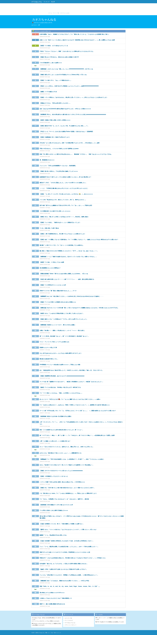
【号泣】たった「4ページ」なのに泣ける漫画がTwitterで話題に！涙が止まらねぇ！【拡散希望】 (67, 131)
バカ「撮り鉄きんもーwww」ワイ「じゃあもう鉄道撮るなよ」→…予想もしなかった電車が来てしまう (68, 493)
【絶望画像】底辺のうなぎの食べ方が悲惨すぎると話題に (56, 416)
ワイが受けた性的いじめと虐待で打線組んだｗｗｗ (54, 510)
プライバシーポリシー (70, 625)
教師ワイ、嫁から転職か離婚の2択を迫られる (52, 604)
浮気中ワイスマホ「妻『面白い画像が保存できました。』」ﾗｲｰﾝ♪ (58, 291)
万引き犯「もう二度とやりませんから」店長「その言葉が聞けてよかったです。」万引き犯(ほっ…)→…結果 (69, 143)
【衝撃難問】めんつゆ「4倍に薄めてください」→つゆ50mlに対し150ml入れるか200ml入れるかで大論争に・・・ (72, 296)
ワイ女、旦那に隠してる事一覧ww (49, 228)
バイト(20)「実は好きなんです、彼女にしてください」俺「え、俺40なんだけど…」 (63, 200)
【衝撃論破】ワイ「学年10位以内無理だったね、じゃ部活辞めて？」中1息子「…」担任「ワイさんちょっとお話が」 (72, 459)
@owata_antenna (37, 623)
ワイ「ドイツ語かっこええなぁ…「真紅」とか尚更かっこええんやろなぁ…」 (61, 393)
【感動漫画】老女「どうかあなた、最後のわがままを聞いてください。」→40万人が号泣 (64, 581)
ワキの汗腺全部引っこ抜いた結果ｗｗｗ (51, 63)
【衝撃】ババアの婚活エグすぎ (48, 91)
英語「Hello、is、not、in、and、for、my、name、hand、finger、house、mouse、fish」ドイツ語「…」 (70, 586)
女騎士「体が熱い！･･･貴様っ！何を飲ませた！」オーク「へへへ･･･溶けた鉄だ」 (62, 330)
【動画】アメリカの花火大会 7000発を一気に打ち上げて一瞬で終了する (60, 387)
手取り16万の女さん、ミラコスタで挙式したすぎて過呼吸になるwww (59, 148)
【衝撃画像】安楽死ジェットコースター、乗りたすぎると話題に (57, 325)
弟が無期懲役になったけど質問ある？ (50, 268)
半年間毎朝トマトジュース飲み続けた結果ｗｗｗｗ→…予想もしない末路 (60, 364)
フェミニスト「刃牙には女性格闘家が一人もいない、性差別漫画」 (58, 165)
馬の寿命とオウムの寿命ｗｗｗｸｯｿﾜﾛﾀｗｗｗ (52, 592)
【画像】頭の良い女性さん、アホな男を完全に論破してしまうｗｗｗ (59, 171)
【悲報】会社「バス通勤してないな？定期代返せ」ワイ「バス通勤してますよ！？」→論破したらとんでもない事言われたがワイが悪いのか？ (79, 239)
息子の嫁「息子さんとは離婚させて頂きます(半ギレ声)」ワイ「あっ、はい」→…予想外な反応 (66, 205)
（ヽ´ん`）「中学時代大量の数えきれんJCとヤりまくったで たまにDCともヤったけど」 (64, 188)
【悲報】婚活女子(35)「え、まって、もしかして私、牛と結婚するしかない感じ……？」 (64, 126)
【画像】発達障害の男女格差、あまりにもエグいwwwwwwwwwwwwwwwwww (62, 376)
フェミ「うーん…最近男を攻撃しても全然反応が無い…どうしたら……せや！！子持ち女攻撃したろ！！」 (69, 546)
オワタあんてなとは (70, 622)
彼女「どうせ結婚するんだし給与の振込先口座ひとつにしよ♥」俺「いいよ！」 (61, 430)
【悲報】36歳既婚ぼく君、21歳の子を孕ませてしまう (55, 137)
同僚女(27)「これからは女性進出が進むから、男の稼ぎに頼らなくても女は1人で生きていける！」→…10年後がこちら (73, 558)
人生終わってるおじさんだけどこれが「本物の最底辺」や (56, 598)
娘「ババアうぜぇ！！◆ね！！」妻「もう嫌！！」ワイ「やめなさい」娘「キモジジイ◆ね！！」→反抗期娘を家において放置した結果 (77, 435)
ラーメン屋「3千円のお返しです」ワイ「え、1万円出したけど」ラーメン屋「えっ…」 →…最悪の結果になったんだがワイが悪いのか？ (78, 410)
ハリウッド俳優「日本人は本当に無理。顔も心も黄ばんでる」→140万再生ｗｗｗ (62, 482)
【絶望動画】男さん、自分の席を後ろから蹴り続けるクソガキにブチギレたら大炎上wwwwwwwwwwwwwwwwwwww (73, 114)
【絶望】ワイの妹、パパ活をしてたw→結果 (52, 262)
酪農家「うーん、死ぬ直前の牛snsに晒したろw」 (53, 535)
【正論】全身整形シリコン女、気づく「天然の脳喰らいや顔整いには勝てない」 (62, 524)
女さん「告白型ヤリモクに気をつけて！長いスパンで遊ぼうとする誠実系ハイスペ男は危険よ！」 (67, 465)
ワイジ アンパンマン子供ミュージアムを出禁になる (54, 342)
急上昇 (53, 1)
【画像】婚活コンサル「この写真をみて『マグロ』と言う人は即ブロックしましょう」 (64, 319)
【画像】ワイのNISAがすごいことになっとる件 (53, 285)
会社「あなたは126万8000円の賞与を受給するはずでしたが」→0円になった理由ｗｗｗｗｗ (65, 109)
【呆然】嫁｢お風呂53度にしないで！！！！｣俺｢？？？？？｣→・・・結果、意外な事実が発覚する (67, 279)
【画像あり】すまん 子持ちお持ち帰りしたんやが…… (55, 103)
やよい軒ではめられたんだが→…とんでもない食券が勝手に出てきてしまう (60, 353)
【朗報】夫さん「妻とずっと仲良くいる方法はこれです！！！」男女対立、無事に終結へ (64, 217)
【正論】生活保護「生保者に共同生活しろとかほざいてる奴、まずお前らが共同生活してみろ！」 (67, 541)
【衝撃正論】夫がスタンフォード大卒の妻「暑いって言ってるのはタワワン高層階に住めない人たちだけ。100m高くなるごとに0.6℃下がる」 (79, 308)
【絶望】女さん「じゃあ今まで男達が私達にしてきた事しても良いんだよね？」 (62, 313)
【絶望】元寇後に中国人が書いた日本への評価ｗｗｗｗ (55, 120)
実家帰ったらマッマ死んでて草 (48, 347)
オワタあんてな (36, 2)
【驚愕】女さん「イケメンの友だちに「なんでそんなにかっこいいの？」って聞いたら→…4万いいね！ (68, 529)
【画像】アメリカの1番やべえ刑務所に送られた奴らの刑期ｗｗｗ (58, 302)
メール (48, 632)
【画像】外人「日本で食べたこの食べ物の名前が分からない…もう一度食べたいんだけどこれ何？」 (67, 488)
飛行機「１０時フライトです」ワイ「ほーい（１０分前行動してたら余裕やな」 (62, 245)
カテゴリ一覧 (68, 618)
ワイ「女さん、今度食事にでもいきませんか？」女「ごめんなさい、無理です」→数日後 (64, 499)
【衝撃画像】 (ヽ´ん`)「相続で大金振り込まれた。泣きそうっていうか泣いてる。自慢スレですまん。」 (68, 256)
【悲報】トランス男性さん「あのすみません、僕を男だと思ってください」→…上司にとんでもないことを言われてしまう (73, 97)
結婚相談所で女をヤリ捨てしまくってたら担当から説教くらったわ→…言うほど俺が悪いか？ (65, 177)
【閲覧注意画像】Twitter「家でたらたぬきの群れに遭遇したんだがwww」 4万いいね (64, 273)
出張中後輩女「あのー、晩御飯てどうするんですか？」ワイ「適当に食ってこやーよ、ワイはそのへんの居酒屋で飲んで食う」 (75, 34)
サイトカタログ (69, 620)
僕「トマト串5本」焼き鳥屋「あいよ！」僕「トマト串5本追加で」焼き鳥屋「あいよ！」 (64, 336)
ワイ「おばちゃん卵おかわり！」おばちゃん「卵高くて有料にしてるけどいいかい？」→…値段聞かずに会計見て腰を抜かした (75, 405)
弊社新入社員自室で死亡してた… (49, 359)
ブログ (52, 632)
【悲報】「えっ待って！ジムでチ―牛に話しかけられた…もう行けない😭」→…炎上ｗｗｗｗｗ (66, 194)
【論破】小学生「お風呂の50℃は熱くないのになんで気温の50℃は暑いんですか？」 (63, 569)
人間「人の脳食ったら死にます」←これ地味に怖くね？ (55, 441)
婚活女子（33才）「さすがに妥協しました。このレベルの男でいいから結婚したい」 (63, 182)
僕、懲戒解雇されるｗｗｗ (47, 160)
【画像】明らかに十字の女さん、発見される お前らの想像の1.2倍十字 (59, 57)
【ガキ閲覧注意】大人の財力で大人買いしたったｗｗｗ (55, 211)
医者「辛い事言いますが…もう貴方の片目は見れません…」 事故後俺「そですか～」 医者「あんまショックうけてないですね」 (76, 154)
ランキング (46, 1)
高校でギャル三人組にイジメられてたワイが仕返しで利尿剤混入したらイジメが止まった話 (65, 552)
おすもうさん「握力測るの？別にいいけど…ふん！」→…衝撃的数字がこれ (60, 453)
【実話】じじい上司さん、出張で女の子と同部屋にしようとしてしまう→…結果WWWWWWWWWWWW (69, 86)
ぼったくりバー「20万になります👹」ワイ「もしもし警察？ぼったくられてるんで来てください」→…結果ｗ (70, 399)
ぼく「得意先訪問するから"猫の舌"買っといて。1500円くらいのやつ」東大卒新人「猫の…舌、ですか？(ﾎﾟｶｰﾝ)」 (71, 370)
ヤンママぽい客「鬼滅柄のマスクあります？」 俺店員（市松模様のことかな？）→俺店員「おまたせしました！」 (72, 381)
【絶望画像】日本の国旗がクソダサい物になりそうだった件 (56, 505)
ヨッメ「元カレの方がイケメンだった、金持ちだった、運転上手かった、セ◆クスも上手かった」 (67, 447)
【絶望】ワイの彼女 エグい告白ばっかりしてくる (54, 45)
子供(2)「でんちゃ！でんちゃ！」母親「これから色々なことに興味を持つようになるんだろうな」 (67, 51)
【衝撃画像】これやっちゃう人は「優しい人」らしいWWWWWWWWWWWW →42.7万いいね (66, 69)
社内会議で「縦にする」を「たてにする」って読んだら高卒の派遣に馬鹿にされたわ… (64, 563)
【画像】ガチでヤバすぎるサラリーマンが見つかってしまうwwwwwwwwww (61, 470)
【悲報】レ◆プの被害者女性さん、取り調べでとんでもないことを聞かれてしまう (62, 234)
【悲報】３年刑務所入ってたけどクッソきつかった (54, 476)
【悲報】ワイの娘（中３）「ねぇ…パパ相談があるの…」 (56, 80)
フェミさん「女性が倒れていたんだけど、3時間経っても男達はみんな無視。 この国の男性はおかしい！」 (69, 575)
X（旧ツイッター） (102, 618)
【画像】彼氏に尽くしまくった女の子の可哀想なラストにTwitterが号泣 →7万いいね (63, 74)
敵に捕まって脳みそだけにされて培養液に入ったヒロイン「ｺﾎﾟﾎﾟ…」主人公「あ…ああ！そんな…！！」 (69, 251)
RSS (98, 622)
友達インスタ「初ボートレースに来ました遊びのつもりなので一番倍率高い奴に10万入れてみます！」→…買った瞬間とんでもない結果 (77, 40)
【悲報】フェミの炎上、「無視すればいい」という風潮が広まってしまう (60, 222)
